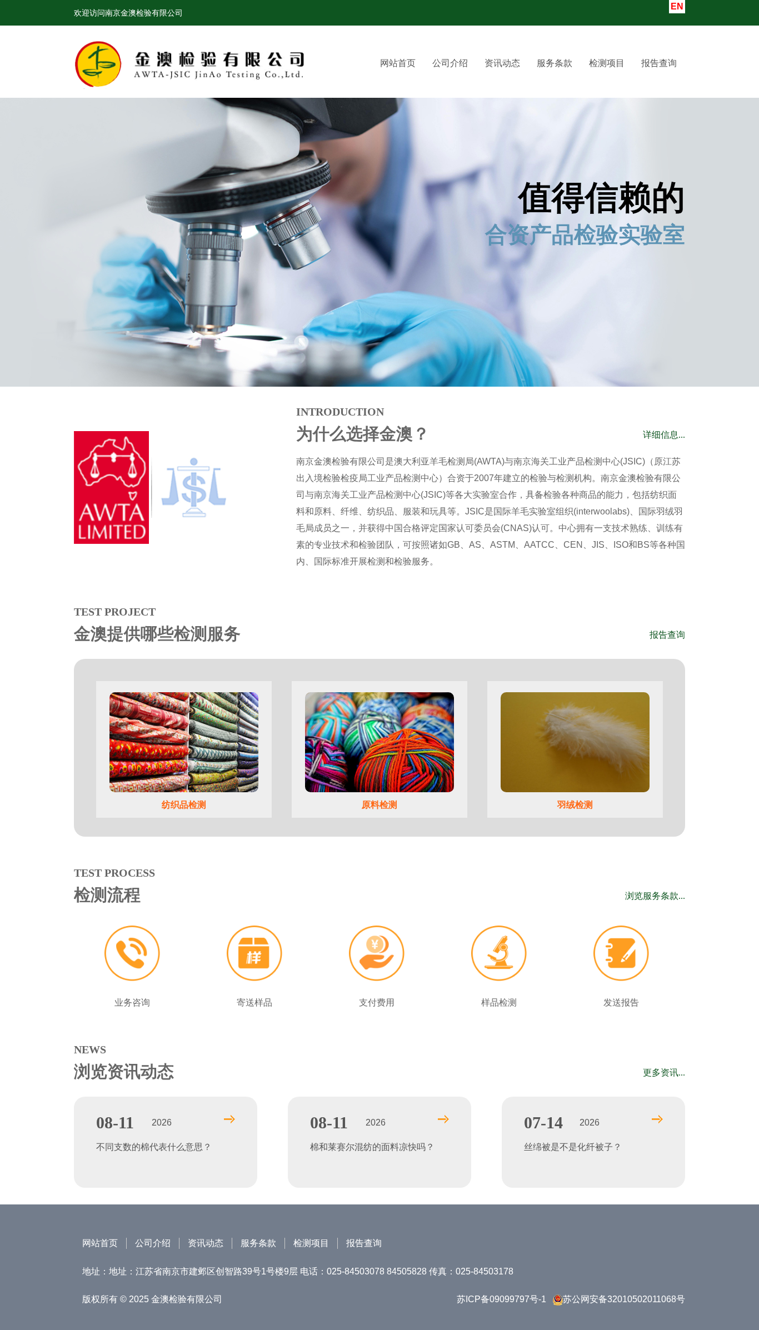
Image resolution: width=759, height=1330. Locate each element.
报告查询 (659, 63)
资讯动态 (502, 63)
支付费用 (377, 1002)
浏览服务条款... (655, 896)
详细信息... (664, 434)
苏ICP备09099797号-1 (501, 1299)
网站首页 (398, 63)
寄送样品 (254, 1002)
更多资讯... (664, 1072)
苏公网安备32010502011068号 (624, 1299)
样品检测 (499, 1002)
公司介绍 (450, 63)
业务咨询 (132, 1002)
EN (677, 6)
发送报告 (621, 1002)
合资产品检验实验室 (585, 214)
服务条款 (554, 63)
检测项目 (311, 1243)
